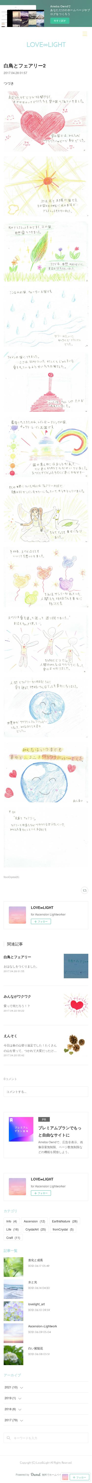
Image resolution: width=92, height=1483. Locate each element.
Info (11, 1221)
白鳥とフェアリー (17, 956)
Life (12, 1229)
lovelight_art (36, 1304)
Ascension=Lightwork (42, 1326)
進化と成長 (35, 1260)
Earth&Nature (65, 1221)
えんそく (10, 1035)
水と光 (32, 1282)
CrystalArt (36, 1229)
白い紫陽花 (35, 1348)
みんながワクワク (17, 996)
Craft (13, 1237)
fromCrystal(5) (11, 877)
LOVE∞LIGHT (46, 45)
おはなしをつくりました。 (21, 966)
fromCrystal (63, 1229)
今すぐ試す (60, 20)
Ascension (34, 1221)
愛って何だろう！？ (17, 1006)
